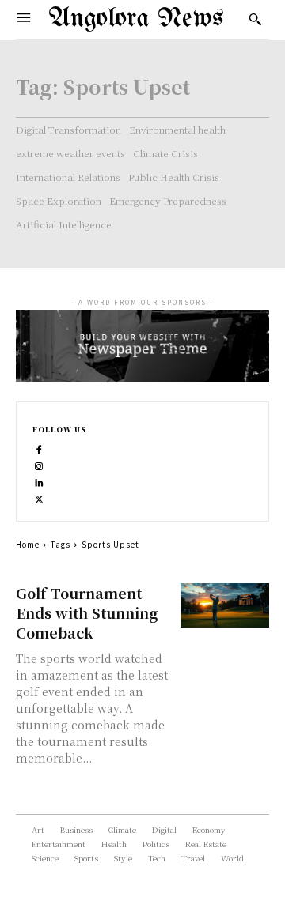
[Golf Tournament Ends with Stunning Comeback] (224, 605)
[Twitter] (39, 498)
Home (28, 544)
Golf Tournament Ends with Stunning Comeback (87, 612)
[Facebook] (39, 448)
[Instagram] (39, 465)
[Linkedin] (39, 481)
